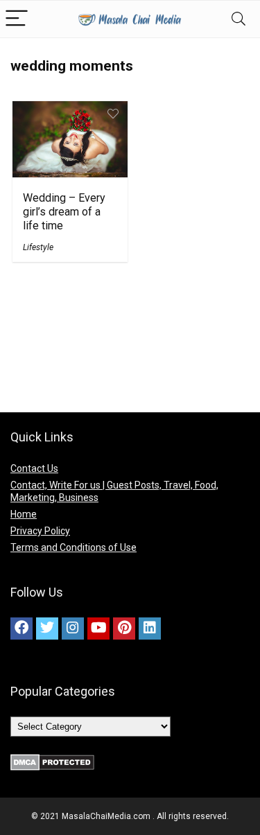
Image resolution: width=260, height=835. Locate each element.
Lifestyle (38, 247)
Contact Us (34, 468)
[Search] (238, 19)
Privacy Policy (40, 530)
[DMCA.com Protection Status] (52, 760)
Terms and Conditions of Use (73, 547)
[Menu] (16, 19)
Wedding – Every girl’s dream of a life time (64, 211)
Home (23, 514)
